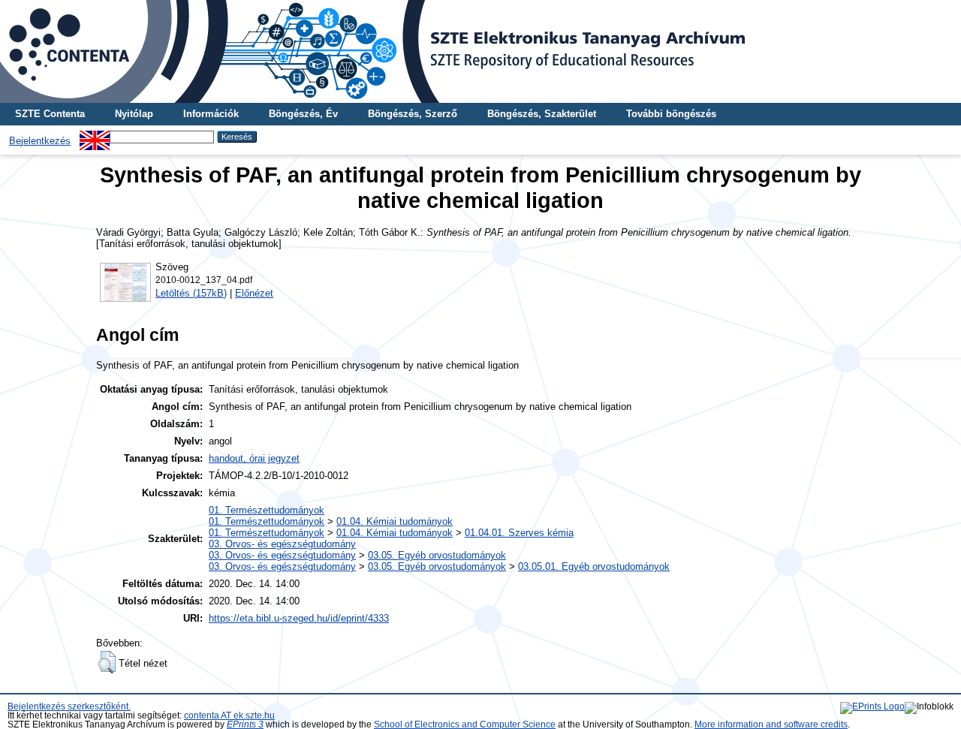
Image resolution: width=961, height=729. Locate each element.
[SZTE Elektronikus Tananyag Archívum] (480, 51)
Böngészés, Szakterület (541, 113)
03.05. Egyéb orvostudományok (437, 555)
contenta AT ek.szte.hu (229, 715)
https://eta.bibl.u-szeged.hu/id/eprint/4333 (299, 618)
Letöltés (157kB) (191, 293)
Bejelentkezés (40, 140)
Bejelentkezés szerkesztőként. (69, 706)
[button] (107, 662)
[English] (95, 136)
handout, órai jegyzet (254, 458)
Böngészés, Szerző (412, 113)
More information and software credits (771, 724)
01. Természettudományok (266, 510)
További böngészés (671, 113)
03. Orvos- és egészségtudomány (282, 544)
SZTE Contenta (50, 113)
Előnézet (254, 293)
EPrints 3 (245, 724)
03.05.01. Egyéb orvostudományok (594, 566)
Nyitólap (134, 113)
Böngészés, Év (303, 113)
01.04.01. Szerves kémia (519, 532)
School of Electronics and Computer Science (465, 724)
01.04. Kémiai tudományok (394, 521)
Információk (211, 113)
